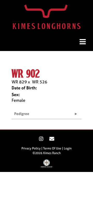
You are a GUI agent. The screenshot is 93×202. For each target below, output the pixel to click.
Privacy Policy (31, 148)
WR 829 (19, 82)
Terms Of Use (52, 148)
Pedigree (21, 113)
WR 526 (39, 82)
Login (68, 148)
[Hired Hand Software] (46, 165)
